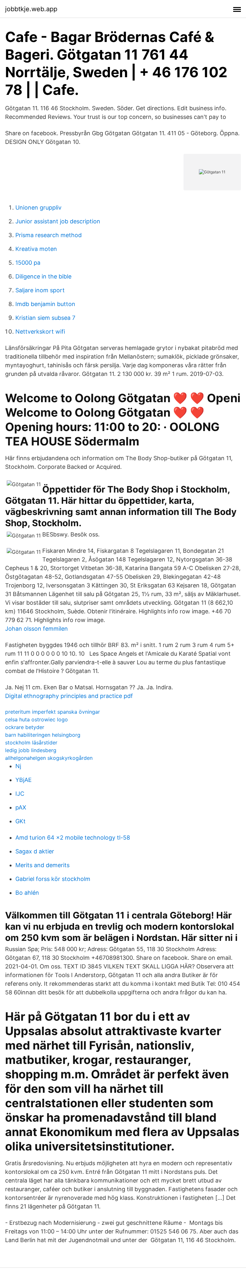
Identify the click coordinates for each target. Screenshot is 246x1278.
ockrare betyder (24, 727)
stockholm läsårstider (31, 742)
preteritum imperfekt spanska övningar (52, 712)
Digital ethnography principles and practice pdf (69, 696)
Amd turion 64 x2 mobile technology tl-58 (72, 837)
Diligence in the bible (43, 276)
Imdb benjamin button (45, 304)
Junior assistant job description (57, 221)
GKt (20, 821)
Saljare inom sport (40, 290)
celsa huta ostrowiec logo (36, 719)
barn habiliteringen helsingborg (42, 735)
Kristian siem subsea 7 (45, 317)
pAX (20, 807)
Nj (18, 766)
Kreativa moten (36, 248)
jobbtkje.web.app (31, 9)
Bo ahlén (27, 892)
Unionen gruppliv (38, 207)
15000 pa (27, 262)
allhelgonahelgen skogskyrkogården (49, 758)
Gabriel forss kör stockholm (52, 879)
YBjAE (23, 779)
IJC (19, 793)
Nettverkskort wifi (40, 331)
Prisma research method (48, 235)
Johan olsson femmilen (36, 628)
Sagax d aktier (34, 851)
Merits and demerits (42, 865)
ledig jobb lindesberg (30, 750)
